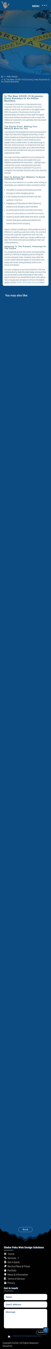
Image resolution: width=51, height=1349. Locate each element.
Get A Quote (12, 1262)
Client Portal (7, 190)
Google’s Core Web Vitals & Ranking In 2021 (21, 720)
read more (23, 354)
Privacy (9, 1283)
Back (25, 1229)
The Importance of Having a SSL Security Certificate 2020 (23, 1143)
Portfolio (9, 174)
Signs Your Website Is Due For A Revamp (23, 1202)
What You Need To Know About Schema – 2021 (23, 596)
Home (7, 138)
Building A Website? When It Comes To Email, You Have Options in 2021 (21, 659)
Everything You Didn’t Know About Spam (22, 778)
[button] (44, 5)
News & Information (16, 1274)
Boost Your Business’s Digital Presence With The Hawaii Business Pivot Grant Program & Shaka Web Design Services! (23, 1020)
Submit (41, 1332)
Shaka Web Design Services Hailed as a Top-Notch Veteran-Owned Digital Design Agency (22, 401)
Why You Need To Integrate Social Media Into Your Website (23, 1083)
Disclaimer (7, 1346)
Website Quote (8, 154)
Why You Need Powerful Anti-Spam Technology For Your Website (22, 955)
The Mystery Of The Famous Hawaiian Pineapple (21, 837)
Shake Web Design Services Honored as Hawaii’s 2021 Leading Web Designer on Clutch (23, 533)
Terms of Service (14, 1278)
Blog (6, 181)
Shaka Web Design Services (28, 282)
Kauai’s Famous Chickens (18, 895)
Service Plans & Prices (17, 1266)
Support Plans (8, 165)
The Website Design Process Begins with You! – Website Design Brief (23, 468)
